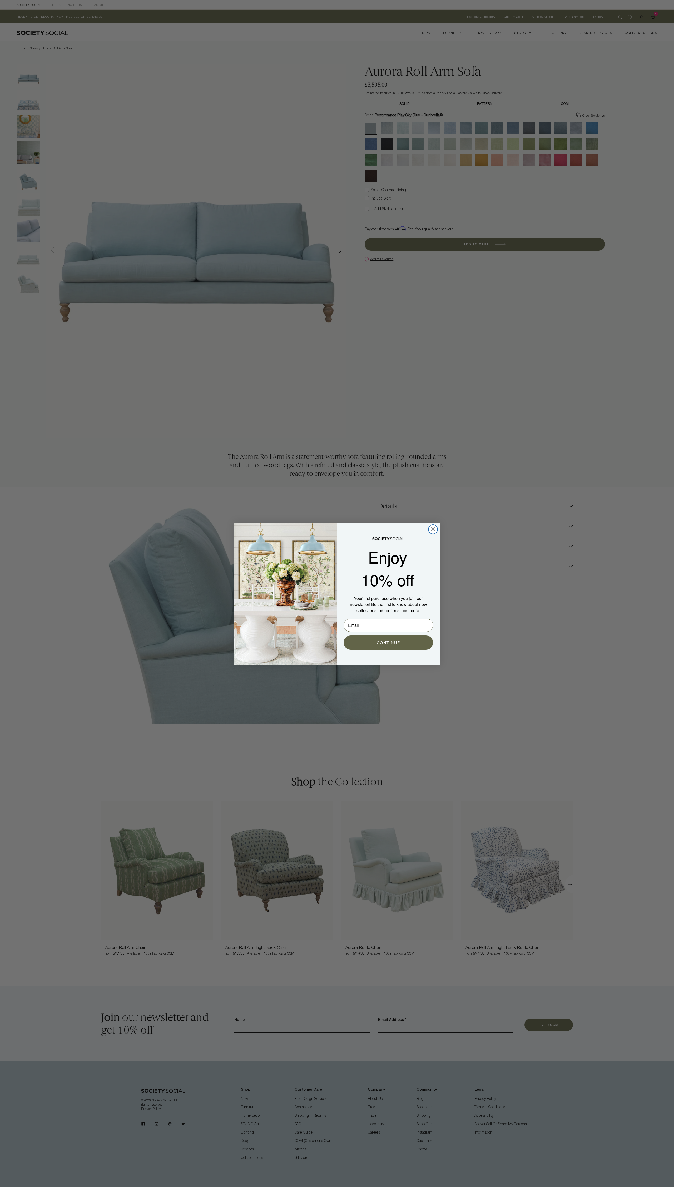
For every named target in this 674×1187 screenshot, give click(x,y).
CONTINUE (388, 642)
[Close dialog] (433, 529)
